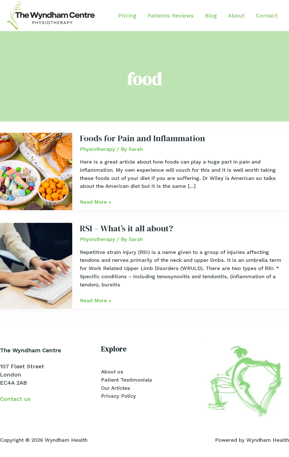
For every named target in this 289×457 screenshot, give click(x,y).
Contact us (15, 398)
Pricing (127, 15)
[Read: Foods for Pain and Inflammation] (36, 171)
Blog (211, 15)
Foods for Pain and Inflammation (142, 138)
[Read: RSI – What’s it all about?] (36, 265)
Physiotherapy (97, 149)
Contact (267, 15)
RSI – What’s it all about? (126, 228)
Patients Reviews (171, 15)
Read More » (95, 202)
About (236, 15)
